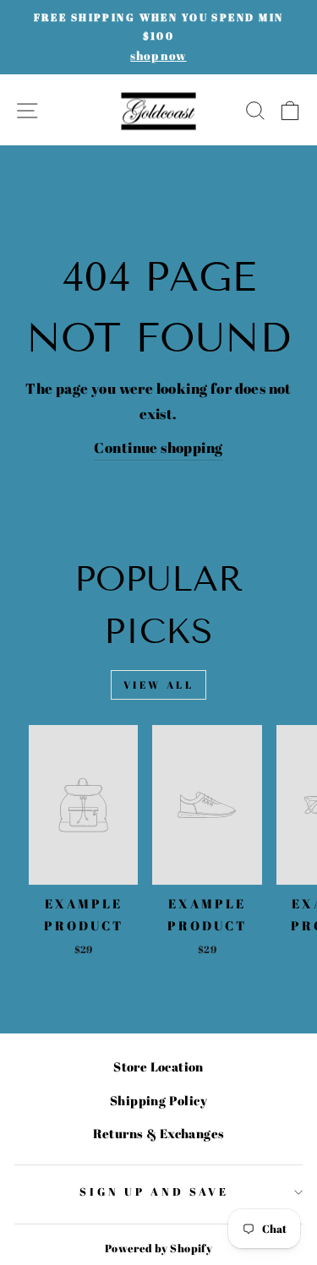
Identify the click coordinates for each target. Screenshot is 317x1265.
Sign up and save (154, 1191)
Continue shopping (158, 447)
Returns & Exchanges (159, 1133)
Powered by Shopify (158, 1248)
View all (158, 684)
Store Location (158, 1066)
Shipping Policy (158, 1100)
